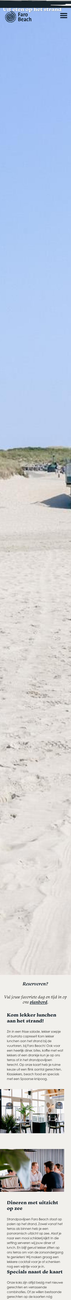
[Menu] (64, 12)
